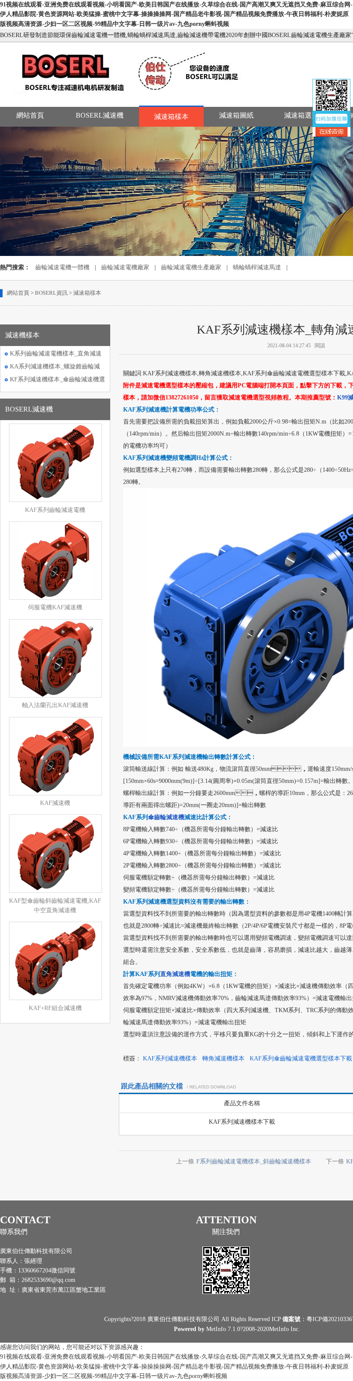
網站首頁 (30, 115)
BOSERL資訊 (51, 293)
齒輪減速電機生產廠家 (191, 267)
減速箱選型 (301, 115)
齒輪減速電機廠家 (125, 267)
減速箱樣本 (171, 116)
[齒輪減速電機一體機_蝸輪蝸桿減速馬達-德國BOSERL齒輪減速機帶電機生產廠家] (133, 97)
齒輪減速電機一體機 (62, 267)
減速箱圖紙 (236, 115)
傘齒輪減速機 (166, 817)
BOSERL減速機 (100, 115)
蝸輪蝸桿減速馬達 (257, 267)
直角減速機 (175, 974)
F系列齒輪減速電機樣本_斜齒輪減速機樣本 (253, 1161)
